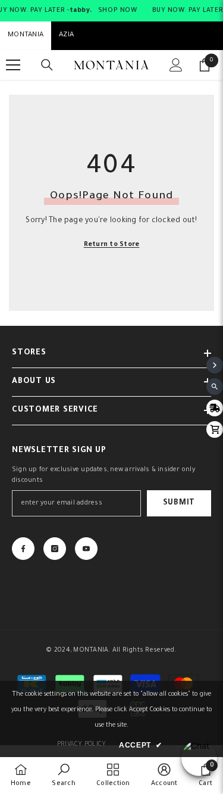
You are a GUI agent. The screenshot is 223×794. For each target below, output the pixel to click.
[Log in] (176, 64)
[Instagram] (54, 548)
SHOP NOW (117, 10)
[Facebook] (23, 548)
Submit (179, 503)
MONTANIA (25, 35)
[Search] (47, 65)
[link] (63, 775)
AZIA (66, 35)
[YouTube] (86, 548)
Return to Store (112, 244)
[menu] (13, 65)
